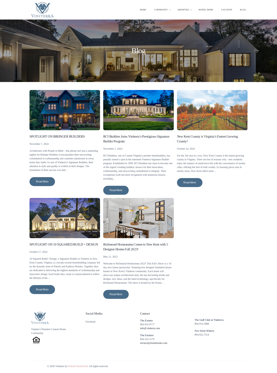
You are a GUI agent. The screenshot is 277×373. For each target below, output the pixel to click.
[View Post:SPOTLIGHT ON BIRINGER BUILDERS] (64, 110)
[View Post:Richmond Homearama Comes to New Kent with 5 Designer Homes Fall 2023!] (138, 218)
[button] (42, 181)
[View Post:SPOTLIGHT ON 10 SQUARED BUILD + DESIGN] (64, 218)
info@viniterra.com (150, 328)
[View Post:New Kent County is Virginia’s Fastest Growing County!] (212, 110)
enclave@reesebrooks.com (153, 343)
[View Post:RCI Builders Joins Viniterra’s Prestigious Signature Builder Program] (138, 110)
